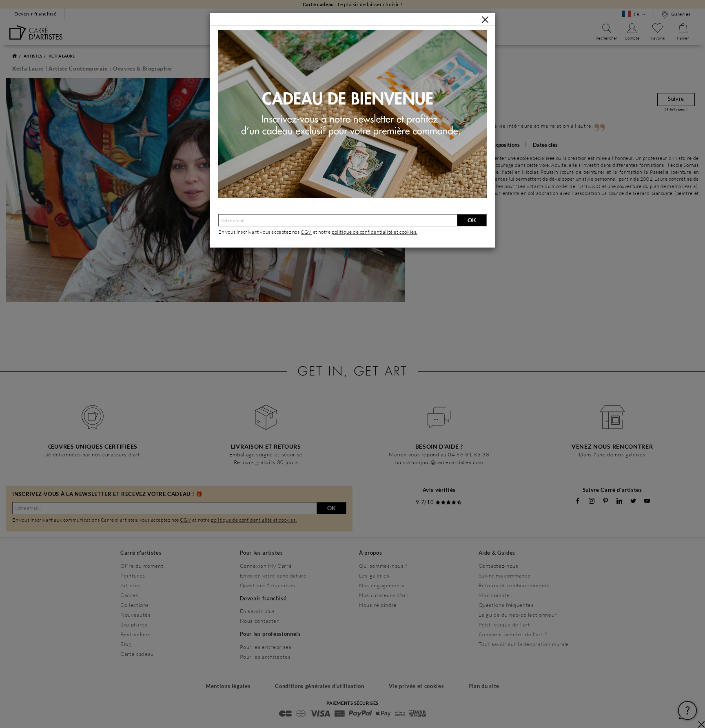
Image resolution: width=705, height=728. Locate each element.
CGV (306, 232)
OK (472, 220)
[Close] (485, 19)
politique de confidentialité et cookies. (374, 232)
